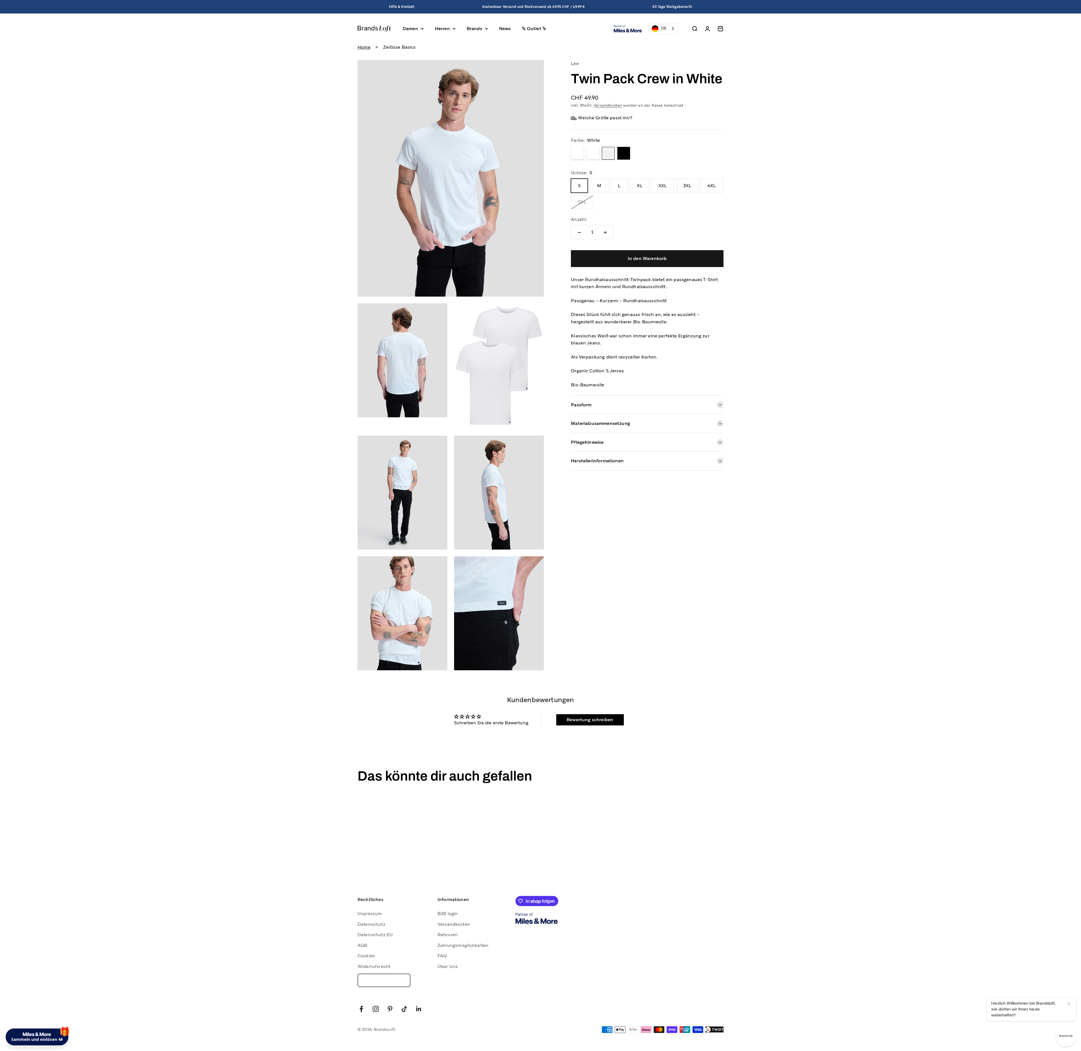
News (505, 29)
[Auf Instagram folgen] (375, 1009)
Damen (410, 29)
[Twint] (714, 1029)
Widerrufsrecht (374, 966)
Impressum (370, 913)
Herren (442, 29)
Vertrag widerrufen (384, 980)
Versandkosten (608, 105)
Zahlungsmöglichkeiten (462, 945)
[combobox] (663, 28)
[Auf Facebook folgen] (361, 1009)
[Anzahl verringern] (579, 232)
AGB (362, 945)
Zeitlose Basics (399, 47)
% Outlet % (534, 29)
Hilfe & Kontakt (401, 7)
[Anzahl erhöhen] (605, 232)
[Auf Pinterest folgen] (390, 1009)
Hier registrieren (84, 1014)
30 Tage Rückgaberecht (672, 7)
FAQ (442, 956)
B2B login (447, 913)
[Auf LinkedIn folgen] (419, 1009)
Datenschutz (371, 924)
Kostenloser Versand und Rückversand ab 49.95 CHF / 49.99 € (533, 7)
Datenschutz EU (375, 935)
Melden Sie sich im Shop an (56, 998)
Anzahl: (579, 219)
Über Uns (447, 966)
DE (663, 28)
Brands (474, 29)
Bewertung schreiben (590, 720)
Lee (575, 63)
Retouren (447, 935)
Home (364, 47)
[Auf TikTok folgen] (404, 1009)
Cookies (366, 956)
